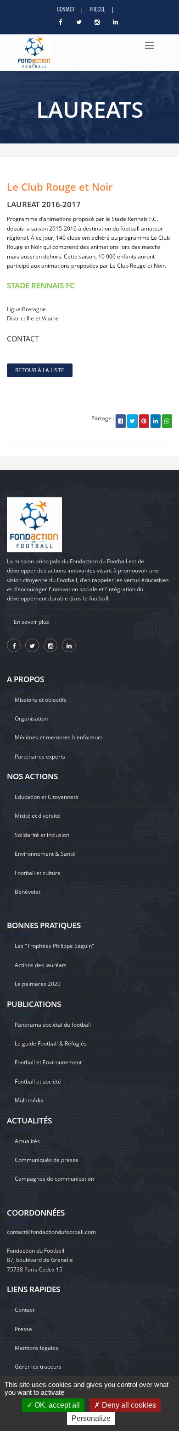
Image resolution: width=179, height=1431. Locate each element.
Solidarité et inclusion (42, 835)
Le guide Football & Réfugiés (51, 1043)
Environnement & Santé (45, 854)
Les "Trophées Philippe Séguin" (54, 946)
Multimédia (29, 1100)
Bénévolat (27, 892)
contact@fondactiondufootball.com (51, 1232)
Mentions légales (36, 1348)
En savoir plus (31, 622)
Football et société (38, 1081)
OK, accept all (56, 1405)
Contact (65, 9)
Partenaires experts (40, 756)
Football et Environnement (48, 1062)
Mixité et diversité (37, 816)
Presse (97, 9)
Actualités (27, 1141)
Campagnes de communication (54, 1179)
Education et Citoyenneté (46, 797)
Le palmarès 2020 (38, 984)
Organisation (31, 718)
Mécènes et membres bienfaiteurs (59, 737)
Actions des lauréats (41, 965)
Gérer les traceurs (38, 1366)
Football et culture (38, 873)
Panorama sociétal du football (53, 1025)
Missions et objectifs (41, 700)
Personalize (91, 1418)
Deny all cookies (128, 1405)
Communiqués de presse (46, 1160)
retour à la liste (39, 370)
